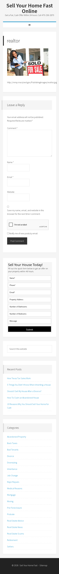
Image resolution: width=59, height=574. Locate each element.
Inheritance (12, 469)
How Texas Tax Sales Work (19, 378)
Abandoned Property (16, 436)
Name (10, 162)
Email (10, 177)
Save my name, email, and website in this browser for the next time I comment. (25, 212)
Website (10, 192)
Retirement (12, 540)
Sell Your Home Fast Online (29, 8)
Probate (11, 514)
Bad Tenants (12, 449)
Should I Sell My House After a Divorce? (24, 391)
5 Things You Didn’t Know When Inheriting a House (29, 384)
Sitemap (43, 565)
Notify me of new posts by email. (23, 233)
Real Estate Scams (15, 533)
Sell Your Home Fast (28, 565)
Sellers (10, 546)
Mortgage (11, 494)
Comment (12, 128)
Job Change (12, 475)
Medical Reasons (14, 488)
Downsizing (12, 462)
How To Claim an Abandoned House (23, 397)
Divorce (10, 456)
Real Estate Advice (15, 520)
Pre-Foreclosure (14, 507)
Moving (10, 501)
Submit (29, 330)
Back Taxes (12, 443)
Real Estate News (15, 527)
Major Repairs (13, 482)
